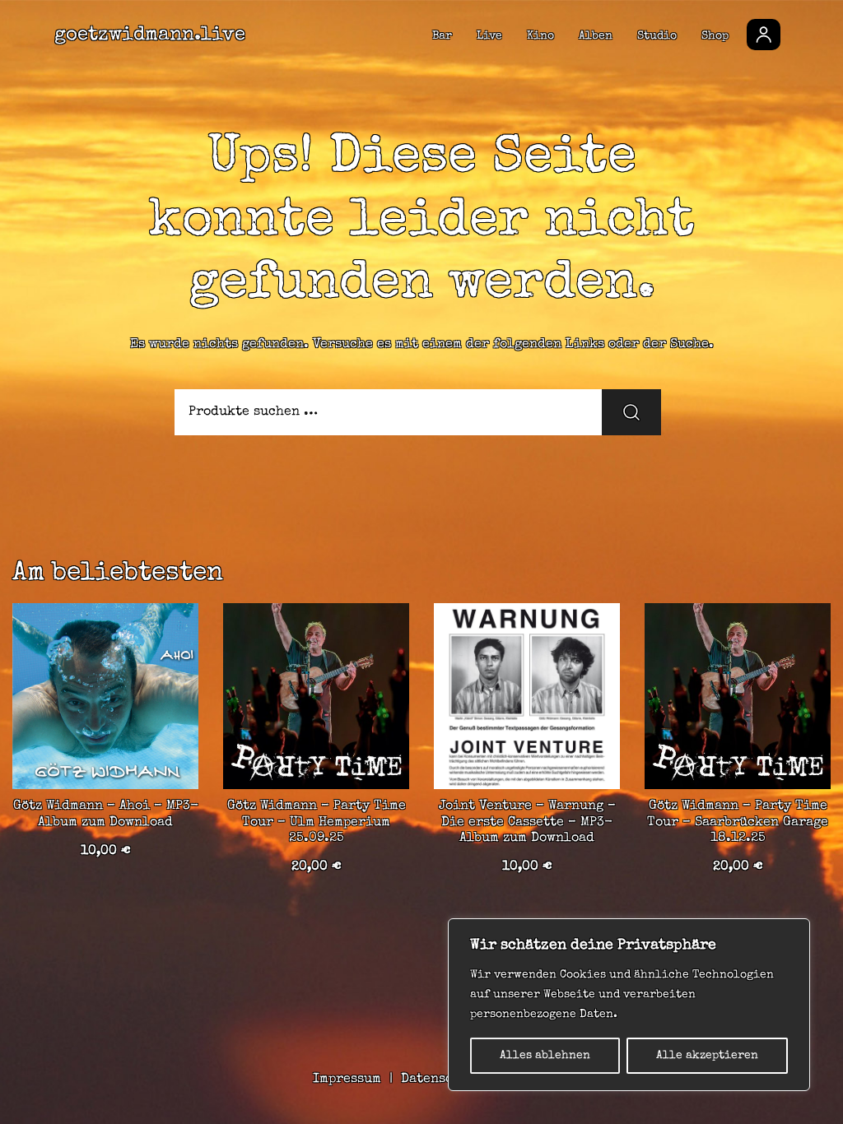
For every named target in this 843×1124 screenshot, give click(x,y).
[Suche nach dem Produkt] (631, 412)
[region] (629, 1004)
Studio (657, 36)
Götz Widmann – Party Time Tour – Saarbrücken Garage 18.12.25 (737, 822)
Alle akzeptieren (707, 1055)
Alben (595, 36)
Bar (442, 36)
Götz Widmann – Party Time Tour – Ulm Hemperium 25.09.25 (316, 822)
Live (489, 36)
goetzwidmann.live (149, 35)
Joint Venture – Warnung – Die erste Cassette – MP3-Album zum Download (527, 822)
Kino (540, 36)
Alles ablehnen (545, 1055)
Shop (715, 36)
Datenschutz (441, 1079)
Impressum (347, 1079)
